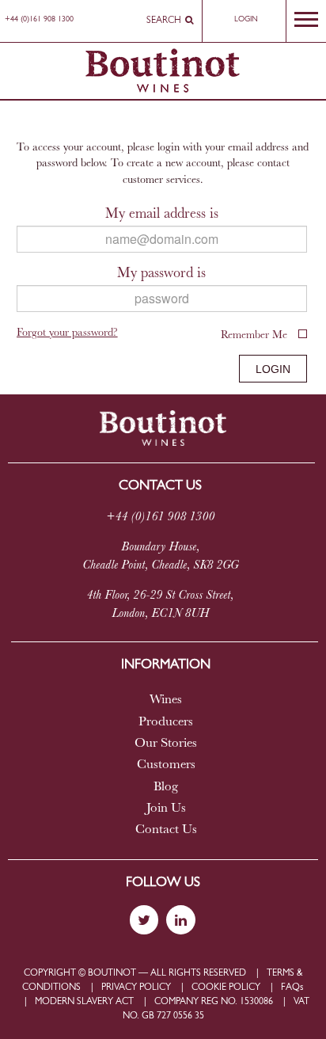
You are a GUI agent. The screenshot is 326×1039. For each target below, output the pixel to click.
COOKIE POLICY (225, 987)
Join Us (166, 808)
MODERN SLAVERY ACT (84, 1002)
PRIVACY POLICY (136, 987)
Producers (165, 722)
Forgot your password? (67, 334)
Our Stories (166, 743)
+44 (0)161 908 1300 (39, 19)
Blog (166, 787)
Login (246, 19)
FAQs (292, 987)
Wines (166, 700)
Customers (166, 765)
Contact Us (166, 830)
